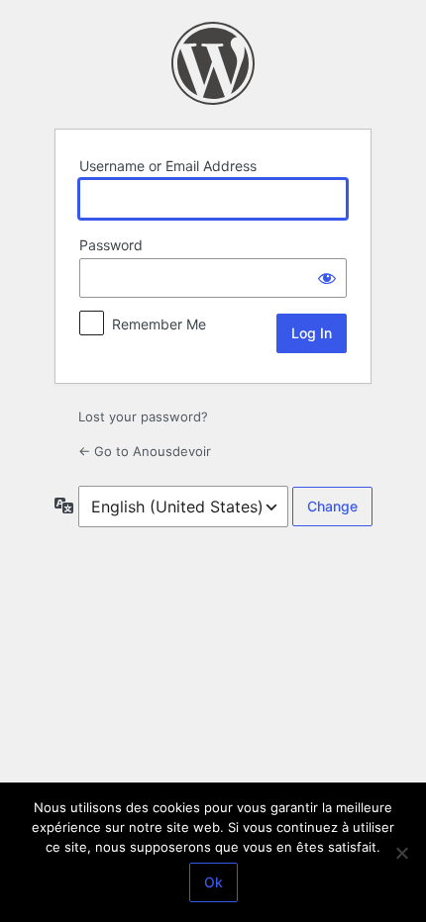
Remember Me (159, 324)
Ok (213, 882)
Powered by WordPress (213, 63)
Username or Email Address (168, 165)
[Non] (401, 853)
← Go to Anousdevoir (144, 451)
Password (111, 244)
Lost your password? (143, 416)
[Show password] (327, 278)
